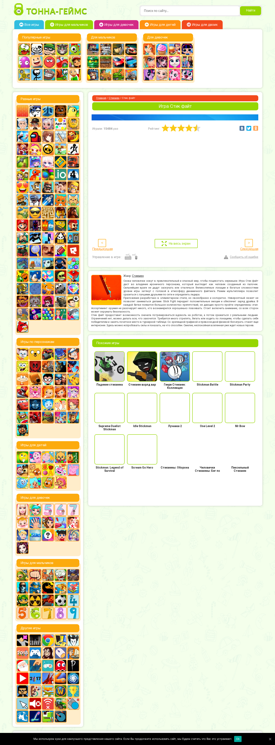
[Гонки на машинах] (131, 49)
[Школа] (61, 314)
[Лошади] (73, 213)
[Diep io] (73, 704)
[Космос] (48, 200)
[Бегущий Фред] (23, 149)
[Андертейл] (37, 49)
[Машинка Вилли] (62, 62)
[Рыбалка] (61, 588)
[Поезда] (23, 251)
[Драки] (35, 575)
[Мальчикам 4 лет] (73, 600)
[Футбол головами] (73, 301)
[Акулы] (23, 136)
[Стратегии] (48, 600)
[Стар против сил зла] (73, 392)
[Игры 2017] (35, 678)
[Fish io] (23, 716)
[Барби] (23, 510)
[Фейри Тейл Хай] (73, 535)
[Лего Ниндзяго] (93, 62)
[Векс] (73, 149)
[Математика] (73, 457)
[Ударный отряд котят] (35, 301)
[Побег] (73, 238)
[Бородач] (23, 430)
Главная (101, 98)
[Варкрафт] (61, 691)
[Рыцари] (93, 75)
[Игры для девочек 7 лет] (73, 510)
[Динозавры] (35, 175)
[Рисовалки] (61, 470)
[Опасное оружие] (61, 225)
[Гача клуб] (35, 162)
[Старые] (61, 666)
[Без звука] (35, 704)
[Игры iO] (61, 175)
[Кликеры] (24, 62)
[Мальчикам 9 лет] (73, 613)
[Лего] (61, 213)
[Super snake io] (48, 716)
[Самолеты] (73, 588)
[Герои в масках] (61, 354)
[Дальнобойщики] (73, 162)
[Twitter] (248, 128)
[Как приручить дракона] (61, 367)
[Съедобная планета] (61, 289)
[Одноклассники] (255, 128)
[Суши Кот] (35, 289)
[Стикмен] (37, 75)
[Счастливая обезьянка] (48, 289)
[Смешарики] (23, 483)
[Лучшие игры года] (73, 691)
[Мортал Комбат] (48, 588)
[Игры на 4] (73, 175)
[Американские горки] (48, 678)
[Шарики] (48, 314)
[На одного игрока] (73, 653)
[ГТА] (106, 49)
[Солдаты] (23, 600)
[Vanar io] (61, 716)
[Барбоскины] (23, 354)
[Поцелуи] (73, 522)
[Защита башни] (48, 575)
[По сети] (48, 666)
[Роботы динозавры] (23, 263)
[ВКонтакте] (242, 128)
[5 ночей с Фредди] (61, 111)
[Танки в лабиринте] (118, 75)
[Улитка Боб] (62, 75)
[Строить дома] (73, 276)
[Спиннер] (24, 75)
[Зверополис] (48, 367)
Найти (250, 10)
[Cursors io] (23, 704)
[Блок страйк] (93, 49)
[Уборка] (61, 535)
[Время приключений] (35, 354)
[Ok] (270, 739)
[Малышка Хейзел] (23, 522)
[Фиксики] (48, 405)
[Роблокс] (73, 251)
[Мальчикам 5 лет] (23, 613)
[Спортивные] (48, 276)
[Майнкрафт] (106, 62)
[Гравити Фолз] (73, 354)
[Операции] (35, 522)
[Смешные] (23, 276)
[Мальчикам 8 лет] (61, 613)
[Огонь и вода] (48, 225)
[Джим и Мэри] (23, 175)
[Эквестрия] (175, 75)
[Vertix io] (23, 691)
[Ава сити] (35, 124)
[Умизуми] (61, 483)
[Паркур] (35, 238)
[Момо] (48, 653)
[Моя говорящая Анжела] (175, 62)
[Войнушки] (23, 575)
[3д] (48, 111)
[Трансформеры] (35, 405)
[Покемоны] (73, 379)
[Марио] (23, 225)
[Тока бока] (35, 483)
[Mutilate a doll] (23, 640)
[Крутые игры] (35, 213)
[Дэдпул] (35, 367)
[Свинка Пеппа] (73, 470)
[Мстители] (61, 379)
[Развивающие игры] (48, 470)
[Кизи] (75, 49)
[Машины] (118, 62)
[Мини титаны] (48, 379)
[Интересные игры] (23, 187)
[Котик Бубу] (61, 200)
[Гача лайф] (48, 162)
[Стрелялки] (106, 75)
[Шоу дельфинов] (73, 314)
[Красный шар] (49, 62)
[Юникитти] (187, 75)
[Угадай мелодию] (23, 301)
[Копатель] (23, 200)
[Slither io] (61, 678)
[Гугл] (48, 640)
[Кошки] (73, 200)
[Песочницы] (35, 666)
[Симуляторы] (61, 263)
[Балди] (75, 75)
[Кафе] (175, 49)
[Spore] (73, 678)
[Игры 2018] (23, 653)
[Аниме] (48, 136)
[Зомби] (61, 575)
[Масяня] (23, 379)
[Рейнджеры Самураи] (23, 392)
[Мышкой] (61, 653)
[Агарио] (61, 124)
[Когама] (37, 62)
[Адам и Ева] (73, 124)
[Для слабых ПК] (61, 640)
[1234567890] (23, 111)
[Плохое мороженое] (61, 238)
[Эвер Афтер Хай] (23, 548)
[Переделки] (61, 522)
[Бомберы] (35, 149)
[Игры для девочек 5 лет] (48, 510)
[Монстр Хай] (162, 62)
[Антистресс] (61, 136)
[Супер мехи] (23, 289)
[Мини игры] (35, 653)
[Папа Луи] (23, 238)
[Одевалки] (187, 62)
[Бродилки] (61, 149)
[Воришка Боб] (49, 49)
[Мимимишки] (35, 379)
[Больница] (35, 510)
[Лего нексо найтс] (35, 588)
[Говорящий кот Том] (62, 49)
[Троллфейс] (49, 75)
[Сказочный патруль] (48, 392)
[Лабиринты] (48, 213)
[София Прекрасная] (61, 392)
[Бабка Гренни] (35, 640)
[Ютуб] (23, 678)
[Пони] (149, 75)
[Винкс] (149, 49)
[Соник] (35, 276)
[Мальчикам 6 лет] (35, 613)
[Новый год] (23, 666)
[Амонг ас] (35, 136)
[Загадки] (23, 457)
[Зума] (48, 175)
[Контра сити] (23, 588)
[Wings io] (48, 691)
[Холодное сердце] (162, 75)
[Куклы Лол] (187, 49)
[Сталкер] (35, 600)
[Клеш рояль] (48, 187)
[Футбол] (61, 600)
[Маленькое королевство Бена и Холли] (48, 457)
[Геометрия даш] (61, 162)
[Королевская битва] (35, 200)
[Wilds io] (35, 691)
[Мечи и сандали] (35, 225)
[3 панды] (35, 111)
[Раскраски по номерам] (61, 251)
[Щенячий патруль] (73, 417)
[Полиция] (131, 62)
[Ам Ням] (24, 49)
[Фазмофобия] (73, 666)
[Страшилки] (61, 276)
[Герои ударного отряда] (118, 49)
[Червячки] (35, 314)
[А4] (23, 124)
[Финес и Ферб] (61, 405)
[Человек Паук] (35, 417)
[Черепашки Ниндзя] (48, 417)
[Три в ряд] (73, 289)
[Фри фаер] (61, 301)
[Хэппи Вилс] (23, 314)
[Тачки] (23, 405)
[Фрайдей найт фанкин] (48, 301)
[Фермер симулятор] (61, 704)
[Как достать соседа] (35, 187)
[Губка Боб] (23, 367)
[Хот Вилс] (131, 75)
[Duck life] (73, 111)
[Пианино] (48, 238)
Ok (238, 738)
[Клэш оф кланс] (73, 187)
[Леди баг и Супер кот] (73, 367)
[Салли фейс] (48, 263)
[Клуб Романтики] (61, 187)
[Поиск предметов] (35, 251)
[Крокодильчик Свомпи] (23, 213)
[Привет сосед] (48, 251)
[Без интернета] (48, 704)
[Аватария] (48, 124)
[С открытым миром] (35, 263)
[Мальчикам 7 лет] (48, 613)
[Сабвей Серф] (75, 62)
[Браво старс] (48, 149)
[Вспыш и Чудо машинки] (48, 354)
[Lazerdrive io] (35, 716)
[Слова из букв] (73, 263)
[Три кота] (48, 483)
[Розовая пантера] (35, 392)
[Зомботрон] (73, 575)
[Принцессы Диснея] (23, 535)
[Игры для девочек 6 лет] (61, 510)
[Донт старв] (73, 640)
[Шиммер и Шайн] (61, 417)
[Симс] (35, 535)
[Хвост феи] (73, 405)
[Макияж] (149, 62)
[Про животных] (35, 470)
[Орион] (73, 225)
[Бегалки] (73, 136)
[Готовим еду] (162, 49)
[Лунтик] (35, 457)
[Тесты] (48, 535)
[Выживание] (23, 162)
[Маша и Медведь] (23, 470)
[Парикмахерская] (48, 522)
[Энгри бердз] (23, 327)
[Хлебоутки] (23, 417)
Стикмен (114, 98)
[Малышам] (61, 457)
